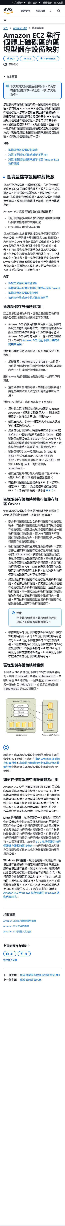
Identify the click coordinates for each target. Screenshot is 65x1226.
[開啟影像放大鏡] (6, 747)
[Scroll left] (18, 11)
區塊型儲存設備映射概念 (23, 149)
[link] (38, 28)
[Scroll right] (50, 11)
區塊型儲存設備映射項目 (23, 283)
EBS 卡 (49, 490)
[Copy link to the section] (4, 177)
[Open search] (59, 11)
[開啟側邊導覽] (5, 19)
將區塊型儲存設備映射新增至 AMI (28, 154)
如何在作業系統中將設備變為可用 (28, 297)
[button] (10, 76)
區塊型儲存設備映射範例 (23, 292)
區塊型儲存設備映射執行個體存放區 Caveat (34, 288)
